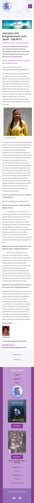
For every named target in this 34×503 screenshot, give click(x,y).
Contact (17, 383)
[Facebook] (14, 498)
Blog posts (17, 379)
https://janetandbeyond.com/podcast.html (15, 69)
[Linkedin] (20, 498)
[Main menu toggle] (30, 6)
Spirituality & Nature (9, 43)
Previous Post (17, 354)
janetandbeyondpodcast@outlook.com (14, 347)
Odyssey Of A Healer (17, 483)
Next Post (17, 359)
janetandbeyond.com (8, 345)
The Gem (17, 471)
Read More (17, 426)
